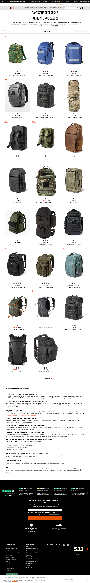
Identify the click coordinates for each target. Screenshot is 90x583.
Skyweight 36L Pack (17, 372)
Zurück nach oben (45, 378)
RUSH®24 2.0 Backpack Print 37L (17, 75)
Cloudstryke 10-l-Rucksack (45, 327)
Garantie (8, 561)
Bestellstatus (9, 555)
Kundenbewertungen (31, 561)
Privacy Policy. (15, 581)
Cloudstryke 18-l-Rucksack (17, 329)
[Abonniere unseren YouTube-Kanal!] (68, 545)
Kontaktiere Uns (10, 550)
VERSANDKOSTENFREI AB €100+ (49, 1)
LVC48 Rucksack (17, 202)
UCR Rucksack (74, 202)
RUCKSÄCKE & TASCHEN (43, 8)
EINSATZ (59, 8)
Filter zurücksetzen (24, 31)
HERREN (31, 8)
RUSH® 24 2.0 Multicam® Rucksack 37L (46, 117)
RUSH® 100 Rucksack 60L (45, 244)
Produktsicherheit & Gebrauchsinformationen (12, 571)
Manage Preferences (12, 574)
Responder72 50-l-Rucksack (46, 75)
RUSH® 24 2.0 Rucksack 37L (17, 287)
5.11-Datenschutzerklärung (54, 514)
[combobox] (72, 8)
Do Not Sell (29, 567)
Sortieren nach (69, 30)
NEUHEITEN (27, 8)
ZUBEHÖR (55, 8)
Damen (35, 8)
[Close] (87, 579)
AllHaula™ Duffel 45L (46, 160)
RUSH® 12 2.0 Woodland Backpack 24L (45, 202)
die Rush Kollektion (10, 415)
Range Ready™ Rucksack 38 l (17, 244)
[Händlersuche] (82, 8)
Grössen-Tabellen (10, 557)
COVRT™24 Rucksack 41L (74, 287)
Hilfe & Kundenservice (11, 548)
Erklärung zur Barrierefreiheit (13, 553)
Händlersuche (9, 566)
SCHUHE (50, 8)
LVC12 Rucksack (74, 160)
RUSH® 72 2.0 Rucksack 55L (74, 244)
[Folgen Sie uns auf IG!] (59, 545)
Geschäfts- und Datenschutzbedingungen (32, 555)
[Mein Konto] (80, 8)
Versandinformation (10, 563)
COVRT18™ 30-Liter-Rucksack (45, 372)
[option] (17, 71)
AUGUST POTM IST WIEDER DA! (28, 1)
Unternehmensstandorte (32, 548)
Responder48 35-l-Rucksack (74, 75)
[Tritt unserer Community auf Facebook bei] (64, 545)
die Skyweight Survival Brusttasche (27, 415)
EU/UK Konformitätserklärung (33, 559)
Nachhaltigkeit (29, 563)
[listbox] (17, 71)
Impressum (28, 565)
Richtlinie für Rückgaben (12, 559)
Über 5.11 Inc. (29, 546)
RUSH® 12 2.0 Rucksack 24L (46, 287)
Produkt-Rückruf (10, 568)
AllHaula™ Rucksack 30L (17, 117)
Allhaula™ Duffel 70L (17, 160)
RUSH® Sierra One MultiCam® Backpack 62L (74, 117)
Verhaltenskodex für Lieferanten (34, 553)
